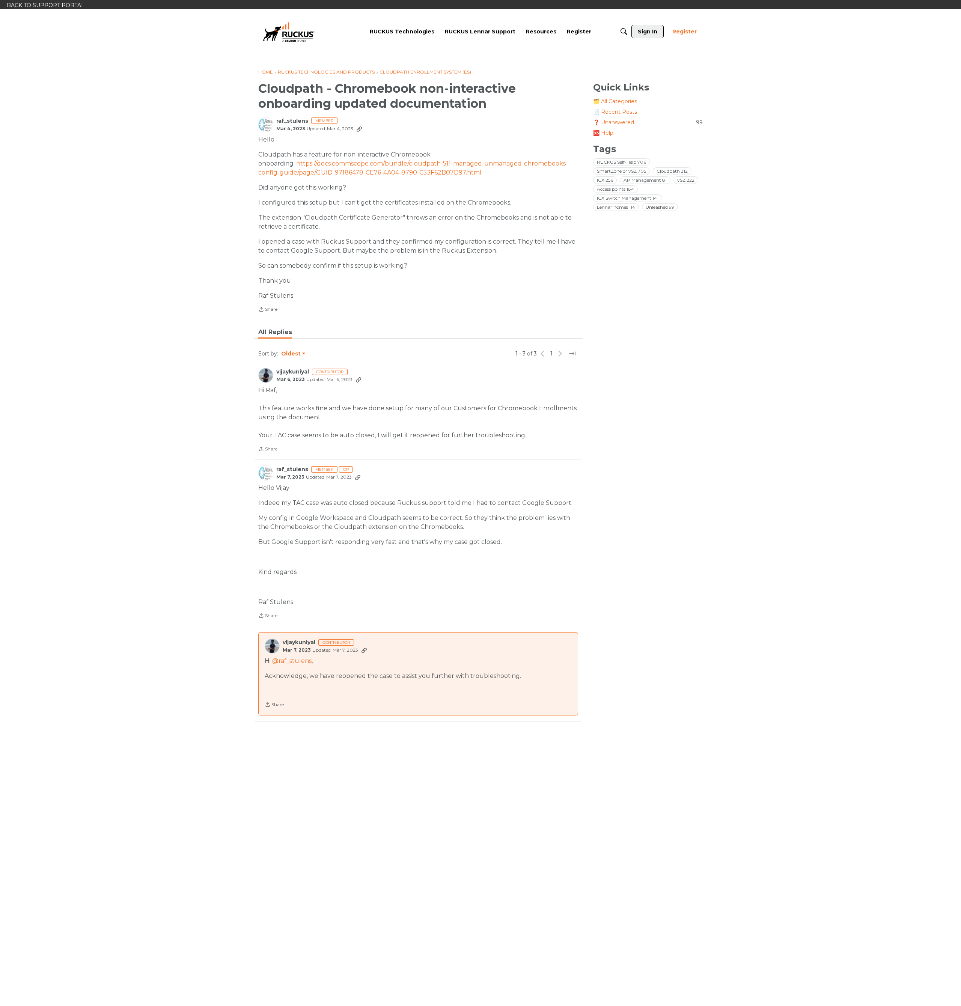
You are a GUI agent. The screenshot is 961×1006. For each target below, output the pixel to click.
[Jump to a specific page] (572, 354)
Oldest (291, 354)
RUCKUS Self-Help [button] (621, 162)
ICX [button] (605, 180)
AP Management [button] (645, 180)
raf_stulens (292, 121)
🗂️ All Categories (615, 101)
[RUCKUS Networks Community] (288, 32)
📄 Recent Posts (615, 111)
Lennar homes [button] (616, 207)
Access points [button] (615, 189)
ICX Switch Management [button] (627, 198)
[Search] (624, 31)
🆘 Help (603, 133)
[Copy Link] (359, 128)
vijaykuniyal (292, 372)
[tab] (275, 332)
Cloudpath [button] (672, 171)
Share (267, 310)
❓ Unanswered (648, 122)
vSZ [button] (685, 180)
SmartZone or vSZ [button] (621, 171)
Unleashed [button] (660, 207)
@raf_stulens (292, 660)
